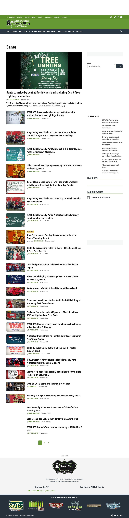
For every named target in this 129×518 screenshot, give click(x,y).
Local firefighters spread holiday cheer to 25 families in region (52, 266)
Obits (65, 31)
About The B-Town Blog (30, 17)
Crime (20, 31)
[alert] (105, 197)
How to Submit (48, 17)
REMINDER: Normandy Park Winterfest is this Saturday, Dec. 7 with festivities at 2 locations (54, 150)
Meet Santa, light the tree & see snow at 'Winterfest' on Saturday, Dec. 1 (52, 408)
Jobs (59, 31)
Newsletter (65, 17)
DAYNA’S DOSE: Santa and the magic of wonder (48, 383)
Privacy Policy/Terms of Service (27, 515)
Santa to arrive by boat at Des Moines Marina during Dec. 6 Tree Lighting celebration (43, 94)
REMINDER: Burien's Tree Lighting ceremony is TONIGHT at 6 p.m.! (54, 428)
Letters (34, 31)
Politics (27, 31)
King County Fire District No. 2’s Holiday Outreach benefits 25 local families (54, 199)
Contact (40, 17)
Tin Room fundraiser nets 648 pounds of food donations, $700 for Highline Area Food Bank (52, 313)
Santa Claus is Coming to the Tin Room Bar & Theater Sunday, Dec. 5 (51, 349)
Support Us (56, 17)
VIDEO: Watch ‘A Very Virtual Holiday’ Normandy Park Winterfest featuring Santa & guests (51, 361)
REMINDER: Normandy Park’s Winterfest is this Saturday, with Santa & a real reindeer (53, 216)
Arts (48, 31)
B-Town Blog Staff (14, 99)
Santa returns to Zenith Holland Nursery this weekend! (52, 288)
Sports (53, 31)
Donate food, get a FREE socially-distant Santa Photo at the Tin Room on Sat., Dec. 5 (54, 373)
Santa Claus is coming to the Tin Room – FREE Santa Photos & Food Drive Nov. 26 (54, 249)
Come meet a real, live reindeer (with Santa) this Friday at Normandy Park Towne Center (54, 301)
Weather (71, 31)
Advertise (19, 17)
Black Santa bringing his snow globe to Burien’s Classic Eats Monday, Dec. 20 (52, 278)
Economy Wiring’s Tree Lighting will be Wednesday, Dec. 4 (54, 395)
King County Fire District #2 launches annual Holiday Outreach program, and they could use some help (51, 133)
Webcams (79, 31)
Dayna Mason (32, 386)
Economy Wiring (39, 241)
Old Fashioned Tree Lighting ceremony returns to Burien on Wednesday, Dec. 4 (54, 166)
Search (89, 63)
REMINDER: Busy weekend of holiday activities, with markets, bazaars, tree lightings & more (51, 113)
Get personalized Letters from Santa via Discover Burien (52, 418)
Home (8, 31)
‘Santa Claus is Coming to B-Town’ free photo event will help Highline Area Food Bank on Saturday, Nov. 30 (52, 183)
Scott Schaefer (33, 204)
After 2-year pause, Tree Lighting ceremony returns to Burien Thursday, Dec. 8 (51, 236)
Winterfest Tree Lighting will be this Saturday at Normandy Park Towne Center (54, 337)
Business (41, 31)
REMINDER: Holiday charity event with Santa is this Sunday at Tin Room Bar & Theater (54, 325)
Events (14, 31)
